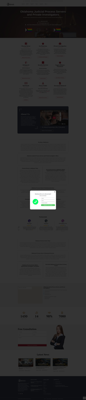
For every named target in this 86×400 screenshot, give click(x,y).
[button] (54, 191)
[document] (43, 200)
